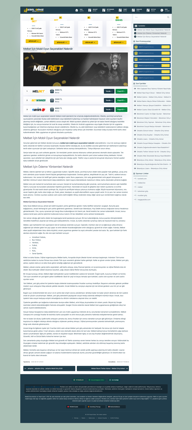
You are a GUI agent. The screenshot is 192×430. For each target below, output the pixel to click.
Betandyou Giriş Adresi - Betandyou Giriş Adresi (154, 160)
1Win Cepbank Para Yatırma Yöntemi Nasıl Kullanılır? (154, 89)
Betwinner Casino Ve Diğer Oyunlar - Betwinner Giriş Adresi (154, 114)
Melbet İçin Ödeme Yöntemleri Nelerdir (152, 33)
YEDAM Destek (74, 407)
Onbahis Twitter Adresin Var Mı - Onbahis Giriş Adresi (154, 152)
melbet (140, 187)
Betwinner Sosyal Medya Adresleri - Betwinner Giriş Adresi (154, 126)
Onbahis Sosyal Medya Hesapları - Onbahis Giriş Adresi (154, 143)
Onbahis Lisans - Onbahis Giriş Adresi (150, 139)
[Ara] (168, 17)
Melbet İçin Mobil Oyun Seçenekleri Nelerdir (153, 30)
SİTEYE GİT (32, 41)
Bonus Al (164, 47)
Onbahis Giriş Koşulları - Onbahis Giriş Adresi (153, 135)
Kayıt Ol (120, 91)
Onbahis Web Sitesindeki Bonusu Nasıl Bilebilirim (154, 156)
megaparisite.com (144, 200)
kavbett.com (142, 179)
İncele (108, 91)
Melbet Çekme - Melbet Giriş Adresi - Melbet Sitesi (154, 97)
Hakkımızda (92, 418)
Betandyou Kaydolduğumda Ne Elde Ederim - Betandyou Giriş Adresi (154, 164)
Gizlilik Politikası (114, 418)
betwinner (38, 387)
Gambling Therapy (95, 407)
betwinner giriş (143, 191)
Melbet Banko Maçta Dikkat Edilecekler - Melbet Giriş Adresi (154, 101)
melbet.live (141, 183)
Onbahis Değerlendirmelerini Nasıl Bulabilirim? (153, 147)
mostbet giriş (142, 195)
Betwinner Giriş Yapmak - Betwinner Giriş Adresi (154, 122)
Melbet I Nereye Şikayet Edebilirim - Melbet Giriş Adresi (154, 105)
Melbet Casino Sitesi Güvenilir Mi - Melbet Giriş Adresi (154, 110)
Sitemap (76, 418)
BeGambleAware (115, 407)
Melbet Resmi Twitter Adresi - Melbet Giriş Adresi (108, 368)
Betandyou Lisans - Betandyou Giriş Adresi (152, 168)
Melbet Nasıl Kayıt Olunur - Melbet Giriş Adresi (153, 93)
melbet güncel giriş (48, 387)
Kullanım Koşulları (102, 418)
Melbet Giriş (30, 387)
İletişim (83, 418)
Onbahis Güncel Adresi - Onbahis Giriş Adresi (153, 131)
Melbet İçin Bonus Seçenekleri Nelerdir (151, 37)
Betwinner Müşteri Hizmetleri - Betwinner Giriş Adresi (154, 118)
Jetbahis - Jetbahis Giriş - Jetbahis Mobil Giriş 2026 (45, 368)
